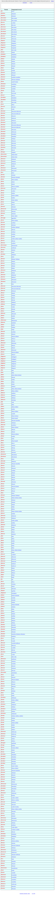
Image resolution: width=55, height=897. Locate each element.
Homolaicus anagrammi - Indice (25, 893)
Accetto (31, 2)
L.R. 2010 (33, 893)
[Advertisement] (27, 6)
